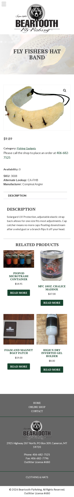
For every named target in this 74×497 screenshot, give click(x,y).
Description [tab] (17, 195)
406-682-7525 (41, 454)
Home (37, 403)
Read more (18, 293)
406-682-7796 (40, 458)
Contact (37, 411)
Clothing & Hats (37, 477)
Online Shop (37, 407)
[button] (65, 90)
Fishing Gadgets (26, 148)
